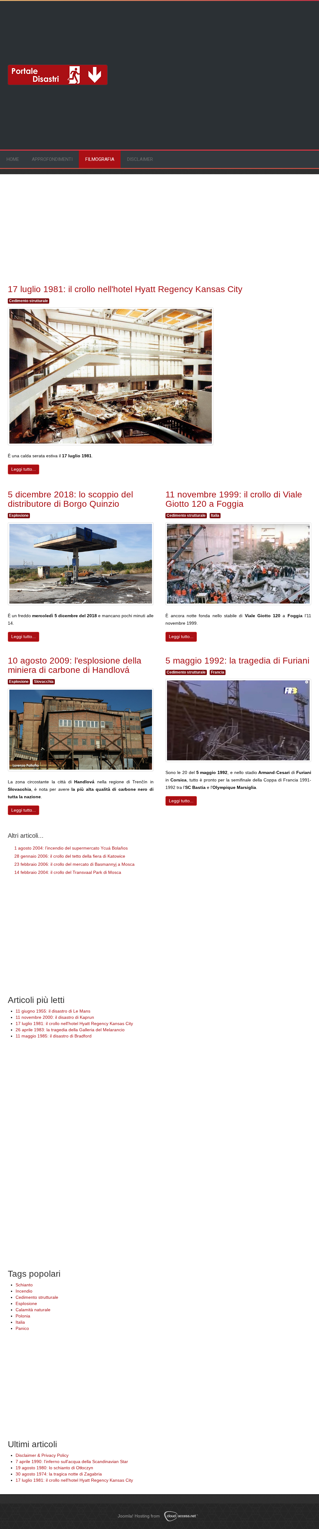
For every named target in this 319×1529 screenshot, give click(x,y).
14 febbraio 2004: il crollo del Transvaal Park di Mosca (67, 872)
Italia (215, 515)
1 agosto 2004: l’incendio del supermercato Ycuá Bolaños (70, 848)
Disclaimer (140, 159)
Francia (217, 672)
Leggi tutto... (23, 469)
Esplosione (19, 515)
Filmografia (99, 159)
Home (13, 159)
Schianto (24, 1284)
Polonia (23, 1315)
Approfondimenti (52, 159)
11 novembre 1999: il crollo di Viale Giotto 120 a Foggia (233, 499)
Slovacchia (44, 681)
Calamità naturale (33, 1309)
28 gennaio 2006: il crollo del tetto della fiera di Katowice (69, 856)
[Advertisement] (57, 26)
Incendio (24, 1291)
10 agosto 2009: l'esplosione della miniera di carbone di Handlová (74, 665)
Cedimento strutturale (28, 301)
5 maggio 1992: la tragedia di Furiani (237, 660)
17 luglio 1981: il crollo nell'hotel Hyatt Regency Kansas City (125, 289)
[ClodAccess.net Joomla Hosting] (183, 1516)
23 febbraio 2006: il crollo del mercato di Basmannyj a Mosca (74, 864)
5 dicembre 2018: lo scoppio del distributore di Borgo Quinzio (70, 499)
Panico (22, 1328)
